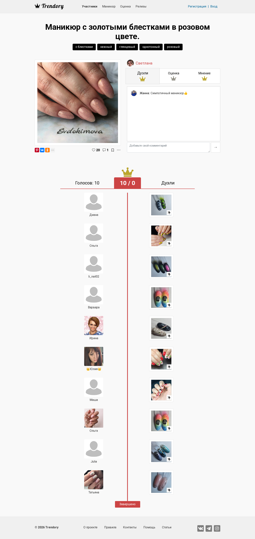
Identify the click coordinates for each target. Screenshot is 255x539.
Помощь (149, 527)
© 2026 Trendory (46, 527)
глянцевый (127, 47)
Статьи (166, 527)
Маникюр (109, 6)
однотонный (151, 47)
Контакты (130, 527)
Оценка (125, 6)
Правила (110, 527)
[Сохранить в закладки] (112, 150)
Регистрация (197, 6)
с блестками (84, 47)
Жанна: (145, 93)
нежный (106, 47)
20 (98, 150)
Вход (213, 6)
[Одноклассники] (47, 150)
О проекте (90, 527)
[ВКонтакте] (42, 150)
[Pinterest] (37, 150)
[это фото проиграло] (161, 205)
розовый (173, 47)
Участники (89, 6)
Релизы (141, 6)
